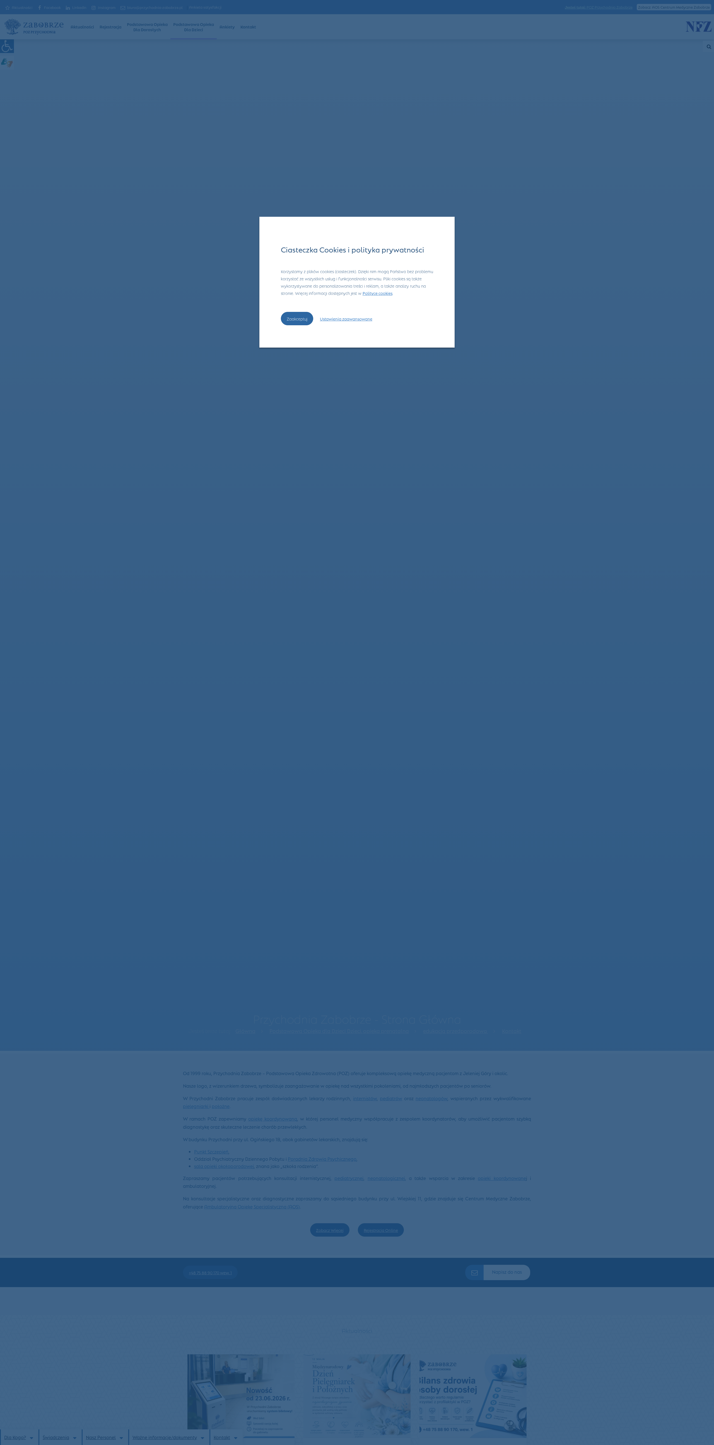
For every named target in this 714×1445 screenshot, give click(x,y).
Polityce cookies (377, 293)
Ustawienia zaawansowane (346, 318)
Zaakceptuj (297, 318)
